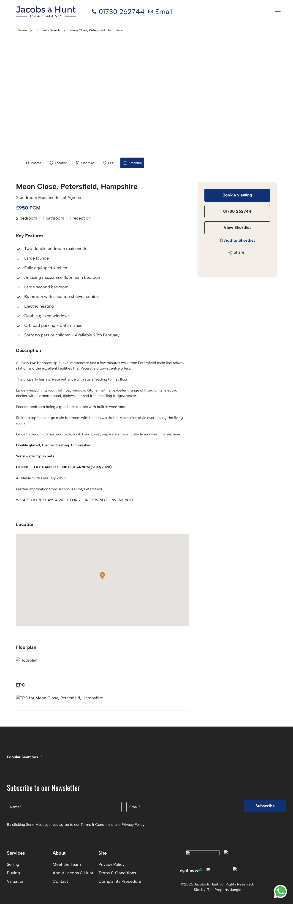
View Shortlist (237, 227)
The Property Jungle (224, 890)
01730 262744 (237, 211)
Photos (36, 163)
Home (22, 30)
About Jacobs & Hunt (73, 872)
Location (61, 163)
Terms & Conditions (97, 824)
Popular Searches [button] (22, 757)
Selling (13, 864)
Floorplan (88, 163)
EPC (111, 163)
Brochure (135, 163)
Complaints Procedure (119, 881)
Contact (60, 881)
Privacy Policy (133, 824)
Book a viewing (237, 195)
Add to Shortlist (239, 240)
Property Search (48, 30)
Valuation (15, 881)
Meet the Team (67, 864)
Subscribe (265, 805)
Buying (13, 872)
